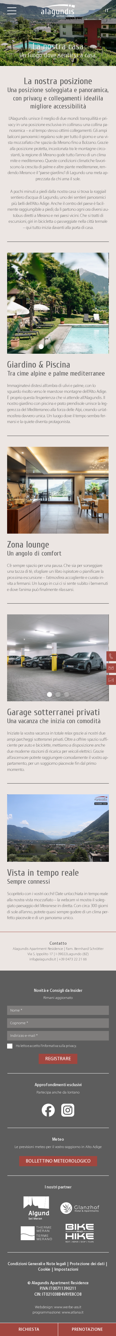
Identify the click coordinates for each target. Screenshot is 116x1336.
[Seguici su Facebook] (48, 1110)
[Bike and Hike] (79, 1233)
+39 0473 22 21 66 (73, 959)
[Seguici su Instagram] (67, 1110)
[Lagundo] (36, 1208)
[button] (41, 346)
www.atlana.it (73, 1312)
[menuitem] (29, 1329)
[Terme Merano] (36, 1233)
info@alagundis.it (42, 959)
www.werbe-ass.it (67, 1307)
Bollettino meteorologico (58, 1161)
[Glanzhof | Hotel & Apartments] (79, 1208)
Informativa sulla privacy (59, 1046)
